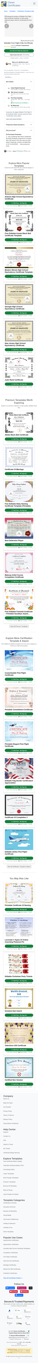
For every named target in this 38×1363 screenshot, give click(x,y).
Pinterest (25, 1291)
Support (5, 1132)
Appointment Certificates (11, 1240)
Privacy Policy (7, 1111)
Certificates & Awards (10, 1203)
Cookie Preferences (15, 1339)
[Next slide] (31, 26)
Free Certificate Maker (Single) (12, 1161)
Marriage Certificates (9, 1265)
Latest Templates (8, 1173)
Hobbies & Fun (7, 1227)
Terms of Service (8, 1115)
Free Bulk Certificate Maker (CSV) (13, 1165)
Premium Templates (9, 1182)
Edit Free (20, 203)
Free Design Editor (9, 1169)
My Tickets (6, 1148)
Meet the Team (8, 1103)
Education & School (9, 1207)
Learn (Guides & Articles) (11, 1194)
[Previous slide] (7, 26)
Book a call (27, 151)
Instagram (22, 1288)
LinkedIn (19, 1295)
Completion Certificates (10, 1252)
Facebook (11, 1288)
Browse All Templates (10, 1186)
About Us (6, 1099)
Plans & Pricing (7, 1190)
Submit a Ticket (8, 1144)
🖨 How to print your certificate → (20, 103)
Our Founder (7, 1107)
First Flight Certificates (10, 1257)
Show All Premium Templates (19, 626)
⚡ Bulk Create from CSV (19, 55)
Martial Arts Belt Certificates (11, 1269)
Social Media (7, 1215)
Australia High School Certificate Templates (16, 1248)
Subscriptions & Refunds (10, 1123)
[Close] (34, 1356)
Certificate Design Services (11, 1152)
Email (14, 151)
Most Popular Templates (10, 1177)
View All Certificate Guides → (12, 1278)
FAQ (4, 1140)
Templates (12, 11)
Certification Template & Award (26, 11)
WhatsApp (20, 151)
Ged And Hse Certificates (11, 1261)
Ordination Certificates (10, 1273)
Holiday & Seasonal (9, 1223)
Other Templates (8, 1231)
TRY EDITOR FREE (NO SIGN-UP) (19, 51)
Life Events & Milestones (10, 1219)
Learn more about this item (14, 119)
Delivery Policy (7, 1119)
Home (6, 11)
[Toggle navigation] (34, 3)
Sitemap (26, 1339)
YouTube (14, 1291)
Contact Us (6, 1136)
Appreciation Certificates (11, 1244)
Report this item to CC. (27, 40)
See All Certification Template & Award (19, 866)
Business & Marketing (10, 1211)
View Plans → (8, 77)
